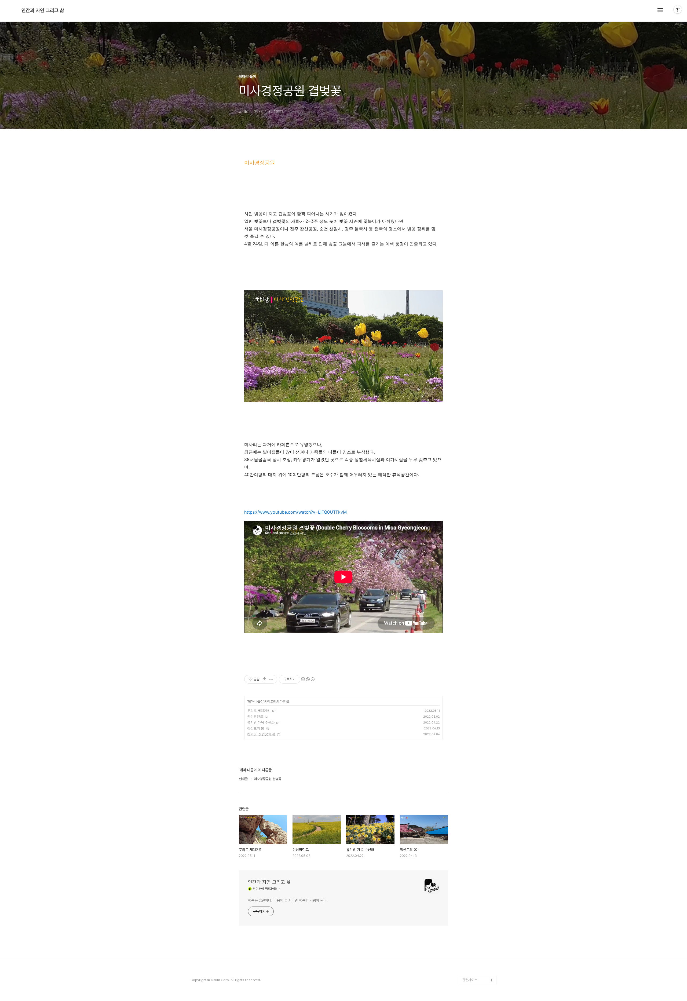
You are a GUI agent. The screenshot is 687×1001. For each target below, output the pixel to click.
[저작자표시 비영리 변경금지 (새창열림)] (307, 679)
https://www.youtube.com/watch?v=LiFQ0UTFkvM (295, 512)
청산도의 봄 (255, 728)
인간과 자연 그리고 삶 (42, 10)
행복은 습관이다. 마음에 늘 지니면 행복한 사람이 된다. (288, 900)
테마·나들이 (255, 701)
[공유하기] (264, 679)
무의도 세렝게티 (259, 710)
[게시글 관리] (271, 679)
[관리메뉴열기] (678, 9)
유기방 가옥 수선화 (261, 722)
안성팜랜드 (255, 716)
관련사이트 (469, 980)
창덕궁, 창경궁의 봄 (261, 734)
